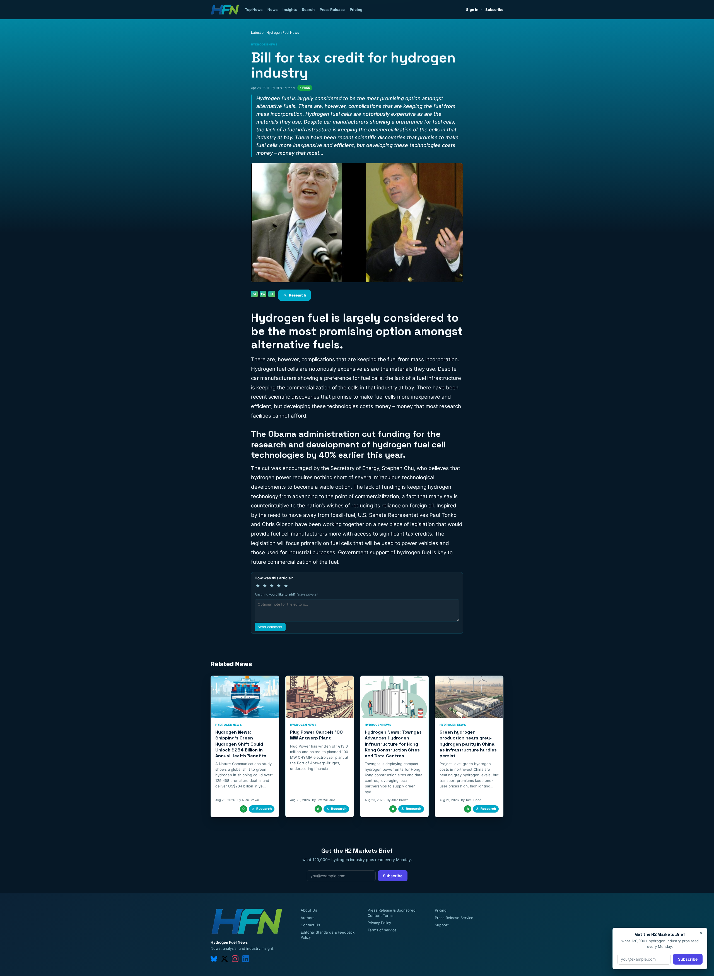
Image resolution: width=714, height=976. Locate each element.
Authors (308, 917)
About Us (309, 910)
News (272, 9)
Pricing (356, 9)
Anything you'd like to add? (286, 594)
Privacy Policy (379, 922)
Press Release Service (454, 917)
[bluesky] (214, 958)
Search (308, 9)
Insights (290, 9)
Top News (253, 9)
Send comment (270, 627)
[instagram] (235, 958)
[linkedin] (245, 958)
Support (442, 925)
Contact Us (310, 925)
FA (254, 294)
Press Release (332, 9)
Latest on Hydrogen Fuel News (275, 32)
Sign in (472, 9)
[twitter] (224, 958)
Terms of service (382, 930)
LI (272, 294)
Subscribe (494, 9)
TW (263, 294)
